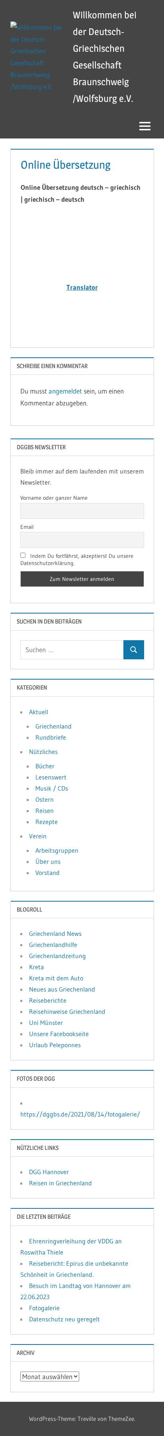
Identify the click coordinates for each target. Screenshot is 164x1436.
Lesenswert (50, 777)
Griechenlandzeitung (57, 956)
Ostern (44, 799)
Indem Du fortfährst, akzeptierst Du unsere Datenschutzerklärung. (77, 559)
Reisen (44, 810)
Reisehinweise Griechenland (67, 1011)
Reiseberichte (47, 1000)
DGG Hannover (49, 1172)
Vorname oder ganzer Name (54, 497)
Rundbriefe (50, 737)
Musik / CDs (51, 788)
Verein (38, 836)
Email (27, 526)
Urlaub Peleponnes (55, 1045)
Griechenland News (55, 933)
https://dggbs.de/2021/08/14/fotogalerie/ (80, 1114)
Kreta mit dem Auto (56, 978)
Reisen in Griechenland (60, 1183)
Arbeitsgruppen (56, 850)
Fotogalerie (44, 1308)
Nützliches (43, 752)
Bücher (45, 766)
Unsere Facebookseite (59, 1034)
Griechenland (53, 726)
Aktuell (38, 712)
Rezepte (46, 822)
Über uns (48, 861)
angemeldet (65, 391)
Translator (82, 287)
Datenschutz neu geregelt (64, 1319)
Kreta (36, 967)
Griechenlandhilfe (53, 945)
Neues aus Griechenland (62, 989)
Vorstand (47, 873)
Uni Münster (46, 1023)
